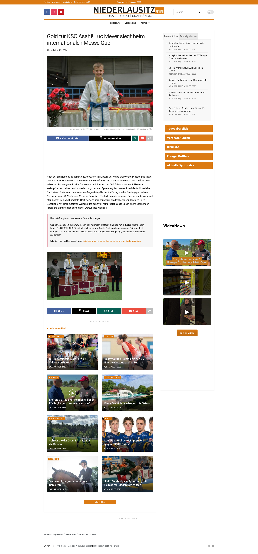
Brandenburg (56, 337)
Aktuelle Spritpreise (180, 165)
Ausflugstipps (112, 377)
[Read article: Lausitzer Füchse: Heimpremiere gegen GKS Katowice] (127, 433)
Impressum (56, 2)
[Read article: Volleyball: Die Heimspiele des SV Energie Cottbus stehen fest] (127, 352)
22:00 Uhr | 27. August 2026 (183, 49)
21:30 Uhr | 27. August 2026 (183, 62)
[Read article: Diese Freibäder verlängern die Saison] (127, 393)
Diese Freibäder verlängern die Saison (127, 403)
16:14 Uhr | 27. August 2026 (183, 114)
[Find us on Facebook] (47, 12)
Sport (108, 418)
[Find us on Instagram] (54, 12)
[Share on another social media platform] (149, 138)
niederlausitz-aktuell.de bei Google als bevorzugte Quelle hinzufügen (111, 241)
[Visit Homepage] (129, 12)
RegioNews (114, 23)
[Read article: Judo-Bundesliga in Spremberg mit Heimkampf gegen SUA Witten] (127, 474)
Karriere (47, 2)
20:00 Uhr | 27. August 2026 (183, 74)
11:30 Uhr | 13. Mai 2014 (57, 50)
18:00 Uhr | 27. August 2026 (183, 99)
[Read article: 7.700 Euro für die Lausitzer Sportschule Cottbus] (127, 515)
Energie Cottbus (178, 156)
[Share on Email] (142, 138)
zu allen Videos (187, 333)
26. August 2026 (113, 448)
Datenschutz (79, 2)
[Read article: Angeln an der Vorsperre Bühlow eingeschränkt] (72, 515)
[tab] (171, 36)
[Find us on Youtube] (61, 12)
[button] (187, 252)
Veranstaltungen (178, 138)
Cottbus (109, 337)
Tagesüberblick (177, 128)
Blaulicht (173, 147)
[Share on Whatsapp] (135, 138)
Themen (143, 23)
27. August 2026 (58, 367)
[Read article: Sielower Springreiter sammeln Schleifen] (72, 474)
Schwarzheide (56, 418)
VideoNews (130, 23)
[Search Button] (200, 12)
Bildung (53, 541)
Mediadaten (67, 2)
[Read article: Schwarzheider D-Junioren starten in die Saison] (72, 433)
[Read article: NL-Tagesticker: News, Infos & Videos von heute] (72, 352)
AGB (88, 2)
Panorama (54, 500)
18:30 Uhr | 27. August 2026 (183, 86)
